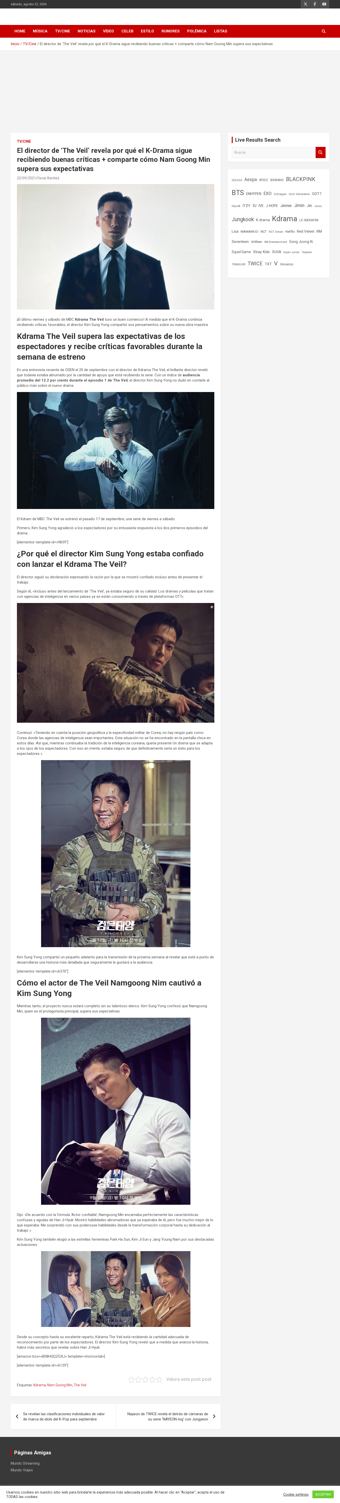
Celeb (127, 31)
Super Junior (291, 252)
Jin (309, 205)
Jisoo (318, 206)
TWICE (255, 264)
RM (319, 231)
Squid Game (241, 252)
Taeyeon (307, 252)
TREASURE (238, 264)
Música (40, 31)
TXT (268, 264)
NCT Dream (276, 231)
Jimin (299, 205)
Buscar (321, 152)
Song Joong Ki (301, 242)
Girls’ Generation (299, 194)
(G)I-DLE (237, 180)
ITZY (246, 205)
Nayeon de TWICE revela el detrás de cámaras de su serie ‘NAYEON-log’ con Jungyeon (167, 1416)
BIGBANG (277, 180)
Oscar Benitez (48, 178)
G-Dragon (280, 194)
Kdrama (39, 1385)
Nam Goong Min (59, 1385)
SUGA (276, 252)
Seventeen (240, 241)
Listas (220, 31)
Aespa (250, 179)
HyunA (236, 206)
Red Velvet (305, 231)
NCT (264, 231)
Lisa (235, 231)
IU (254, 205)
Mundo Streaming (25, 1463)
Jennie (286, 205)
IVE (261, 206)
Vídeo (108, 31)
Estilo (147, 31)
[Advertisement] (170, 88)
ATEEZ (263, 180)
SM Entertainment (275, 242)
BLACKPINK (300, 179)
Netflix (290, 231)
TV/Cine (62, 31)
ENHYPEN (253, 194)
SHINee (256, 242)
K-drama (263, 220)
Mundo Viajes (22, 1470)
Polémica (197, 31)
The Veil (80, 1385)
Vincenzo (286, 264)
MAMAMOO (249, 231)
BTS (238, 193)
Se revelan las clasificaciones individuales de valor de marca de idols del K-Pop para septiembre (64, 1416)
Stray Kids (261, 252)
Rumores (171, 31)
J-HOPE (272, 206)
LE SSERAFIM (308, 220)
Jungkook (243, 219)
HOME (19, 31)
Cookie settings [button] (296, 1494)
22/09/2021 (26, 178)
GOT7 (317, 194)
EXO (268, 193)
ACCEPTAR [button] (323, 1494)
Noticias (87, 31)
